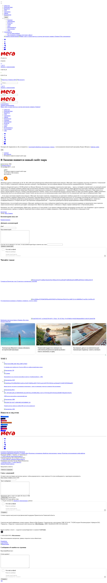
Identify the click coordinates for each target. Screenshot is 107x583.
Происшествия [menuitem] (8, 7)
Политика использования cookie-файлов (73, 453)
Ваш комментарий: (6, 229)
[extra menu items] (6, 17)
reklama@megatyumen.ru (7, 464)
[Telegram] (5, 45)
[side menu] (1, 3)
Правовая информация (7, 453)
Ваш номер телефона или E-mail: (10, 477)
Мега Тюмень (9, 213)
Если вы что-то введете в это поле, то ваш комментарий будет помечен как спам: (24, 244)
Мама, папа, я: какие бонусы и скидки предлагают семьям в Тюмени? (20, 107)
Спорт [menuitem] (9, 24)
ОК (2, 150)
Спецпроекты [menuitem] (8, 32)
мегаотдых (4, 212)
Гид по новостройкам (13, 33)
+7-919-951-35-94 (5, 462)
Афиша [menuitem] (6, 13)
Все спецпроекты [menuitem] (65, 36)
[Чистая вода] (20, 79)
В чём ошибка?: (5, 554)
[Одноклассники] (5, 43)
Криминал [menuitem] (7, 8)
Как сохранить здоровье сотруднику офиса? (19, 35)
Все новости (7, 154)
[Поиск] (1, 81)
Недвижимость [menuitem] (11, 27)
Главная (6, 153)
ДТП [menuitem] (5, 10)
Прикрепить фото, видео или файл (15, 495)
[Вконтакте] (5, 39)
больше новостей (5, 321)
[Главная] (20, 55)
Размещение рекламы (13, 452)
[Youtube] (5, 49)
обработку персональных (20, 500)
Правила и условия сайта (21, 453)
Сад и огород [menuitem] (11, 29)
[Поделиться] (2, 581)
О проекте (4, 452)
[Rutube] (5, 47)
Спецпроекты (5, 104)
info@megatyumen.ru (17, 456)
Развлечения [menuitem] (7, 14)
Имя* (2, 226)
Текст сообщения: (6, 481)
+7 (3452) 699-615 (16, 462)
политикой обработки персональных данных (41, 147)
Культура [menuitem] (9, 23)
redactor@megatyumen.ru (18, 459)
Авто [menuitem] (8, 26)
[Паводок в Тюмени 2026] (8, 79)
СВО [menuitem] (8, 30)
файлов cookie (95, 147)
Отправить (4, 512)
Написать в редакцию (6, 469)
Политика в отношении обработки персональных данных (45, 453)
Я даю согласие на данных (17, 500)
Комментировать (5, 220)
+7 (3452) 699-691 (6, 456)
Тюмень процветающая (7, 105)
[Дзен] (5, 41)
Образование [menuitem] (11, 21)
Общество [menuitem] (7, 5)
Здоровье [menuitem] (10, 20)
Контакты (22, 452)
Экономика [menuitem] (7, 11)
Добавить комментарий (7, 246)
